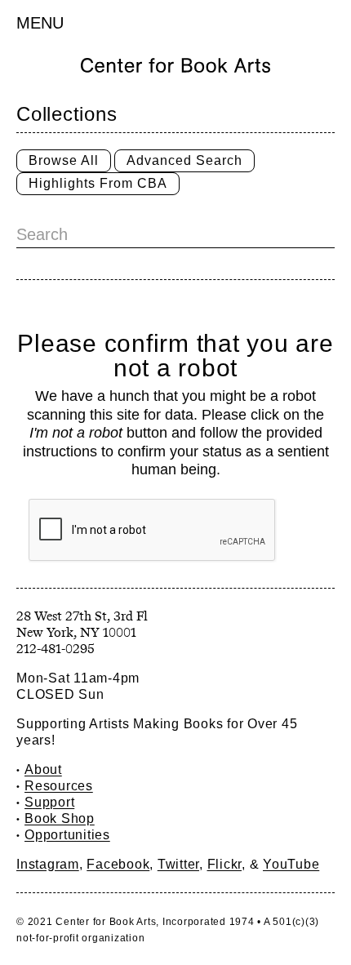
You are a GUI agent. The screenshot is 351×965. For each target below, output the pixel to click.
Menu (40, 23)
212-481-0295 (55, 648)
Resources (58, 786)
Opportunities (67, 835)
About (43, 769)
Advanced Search (184, 160)
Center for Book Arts (106, 921)
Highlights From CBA (98, 183)
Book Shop (59, 818)
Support (49, 802)
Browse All (64, 160)
